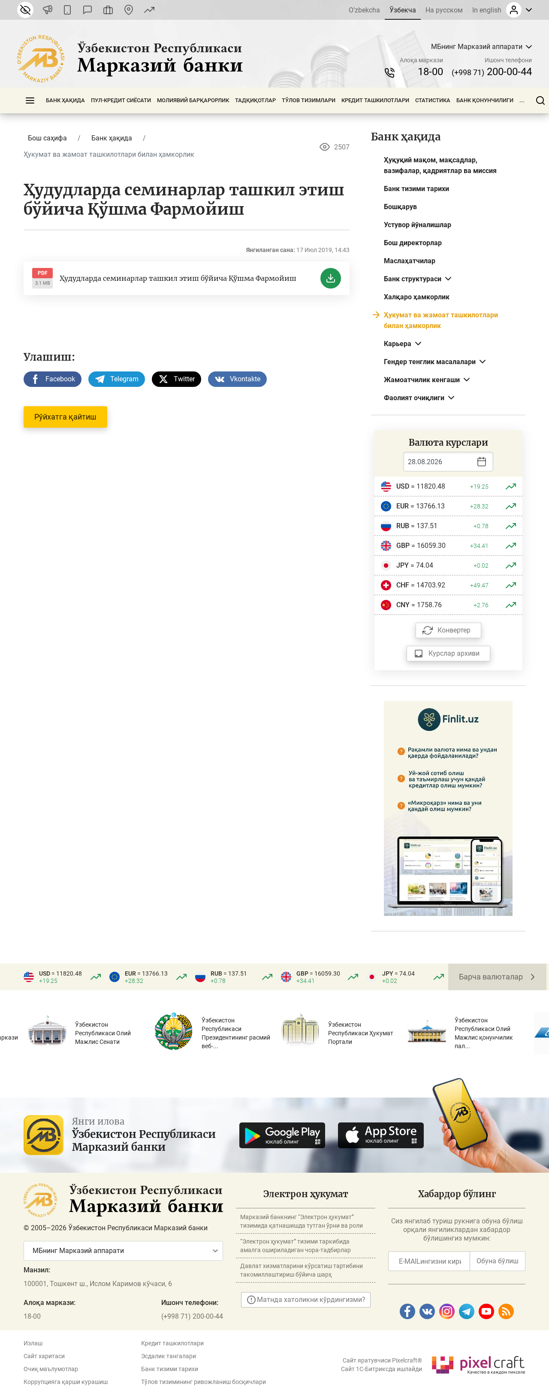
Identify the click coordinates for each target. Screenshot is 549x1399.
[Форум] (87, 10)
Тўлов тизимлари (308, 100)
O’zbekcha (364, 10)
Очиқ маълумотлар (51, 1369)
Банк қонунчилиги (484, 100)
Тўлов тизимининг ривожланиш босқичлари (203, 1381)
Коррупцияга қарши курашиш (66, 1381)
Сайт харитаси (44, 1356)
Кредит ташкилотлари (375, 100)
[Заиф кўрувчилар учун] (25, 10)
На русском (444, 10)
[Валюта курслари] (149, 10)
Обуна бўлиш (498, 1261)
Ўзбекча (402, 10)
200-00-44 (492, 72)
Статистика (432, 100)
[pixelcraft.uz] (478, 1363)
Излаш (33, 1343)
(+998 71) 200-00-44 (192, 1316)
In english (486, 10)
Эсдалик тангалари (168, 1356)
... (522, 100)
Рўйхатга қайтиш (65, 416)
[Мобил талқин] (67, 10)
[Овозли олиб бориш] (47, 10)
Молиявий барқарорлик (193, 100)
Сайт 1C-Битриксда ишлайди (381, 1369)
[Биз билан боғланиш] (128, 10)
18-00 (430, 72)
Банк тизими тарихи (169, 1369)
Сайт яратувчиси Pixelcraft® (382, 1360)
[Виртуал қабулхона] (108, 10)
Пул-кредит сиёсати (121, 100)
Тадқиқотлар (255, 100)
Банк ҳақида (65, 100)
